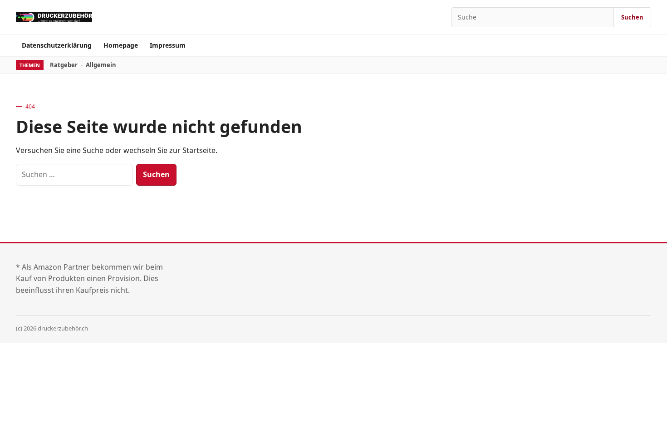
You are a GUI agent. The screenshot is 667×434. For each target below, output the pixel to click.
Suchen (632, 17)
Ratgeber (64, 65)
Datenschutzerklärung (57, 45)
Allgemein (101, 65)
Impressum (168, 45)
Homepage (120, 45)
